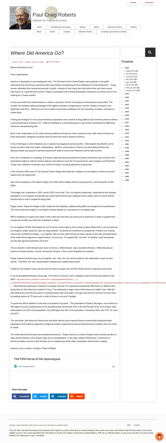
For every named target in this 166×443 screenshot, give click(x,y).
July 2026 (129, 74)
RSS (128, 425)
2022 (127, 105)
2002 (127, 169)
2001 (127, 173)
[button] (21, 396)
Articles (133, 27)
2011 (127, 144)
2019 (127, 115)
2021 (127, 108)
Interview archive (115, 27)
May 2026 (129, 79)
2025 (127, 94)
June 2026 (129, 77)
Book (39, 32)
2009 (127, 151)
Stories (82, 27)
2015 (127, 130)
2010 (127, 148)
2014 (127, 133)
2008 (127, 155)
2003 (127, 166)
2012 (127, 141)
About (96, 27)
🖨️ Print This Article (53, 62)
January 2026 (131, 90)
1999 (127, 180)
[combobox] (133, 52)
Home (39, 27)
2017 (127, 123)
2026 (127, 68)
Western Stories (85, 32)
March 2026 (130, 85)
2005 (127, 158)
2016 (127, 126)
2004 (127, 162)
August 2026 (130, 71)
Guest (52, 32)
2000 (127, 176)
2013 (127, 137)
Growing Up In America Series (114, 32)
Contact (67, 32)
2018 (127, 119)
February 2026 (131, 88)
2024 (127, 97)
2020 (127, 112)
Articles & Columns (38, 62)
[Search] (150, 52)
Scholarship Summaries (61, 27)
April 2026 (129, 82)
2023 (127, 101)
